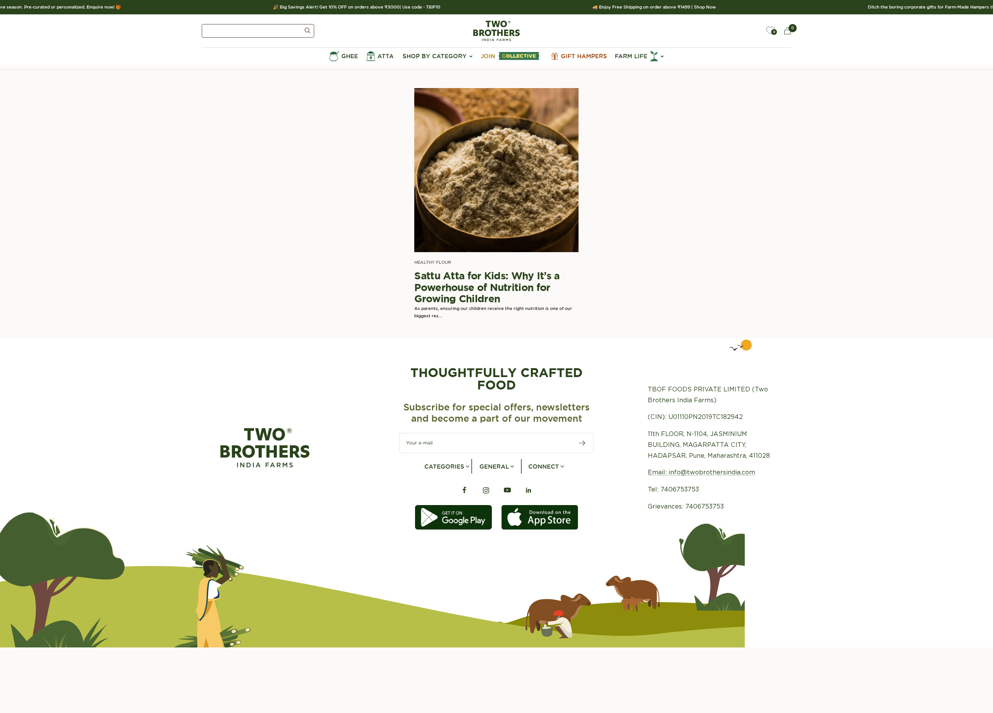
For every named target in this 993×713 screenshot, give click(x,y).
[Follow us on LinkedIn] (528, 490)
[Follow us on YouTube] (507, 490)
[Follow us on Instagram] (485, 490)
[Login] (752, 30)
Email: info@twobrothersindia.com (701, 472)
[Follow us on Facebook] (464, 490)
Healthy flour (432, 262)
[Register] (582, 443)
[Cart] (787, 31)
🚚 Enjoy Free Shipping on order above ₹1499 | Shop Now (640, 7)
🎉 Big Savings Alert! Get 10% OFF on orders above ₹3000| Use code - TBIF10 (343, 7)
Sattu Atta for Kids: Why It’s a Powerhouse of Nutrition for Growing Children (486, 287)
